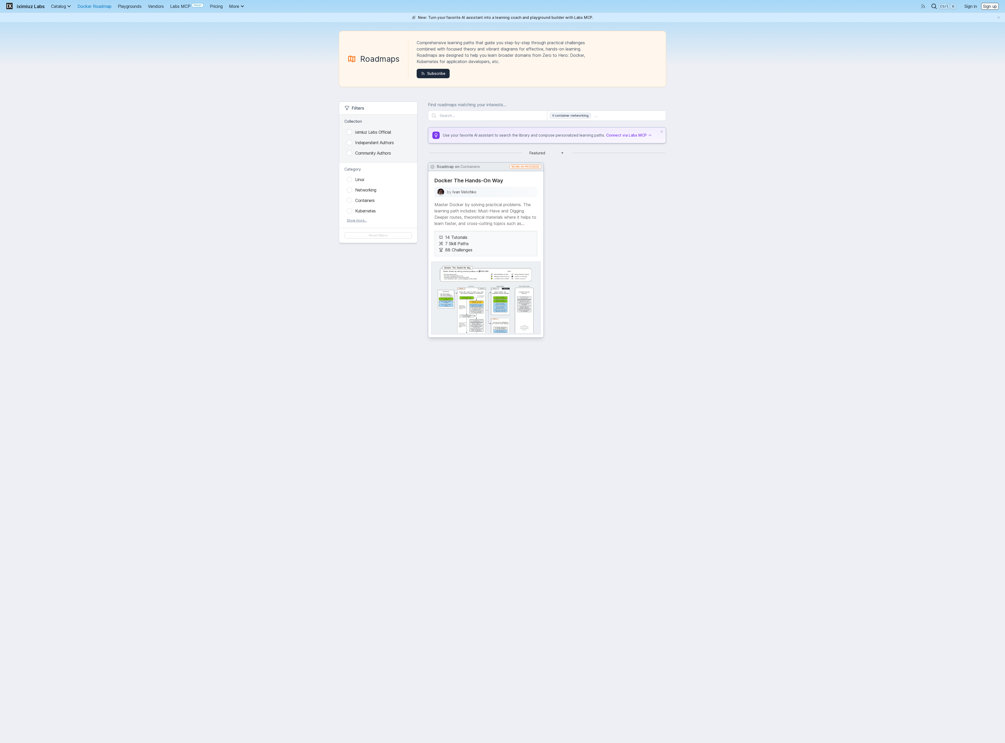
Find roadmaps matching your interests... (467, 104)
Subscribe (436, 73)
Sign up (990, 6)
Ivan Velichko (464, 192)
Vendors (156, 6)
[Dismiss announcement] (999, 17)
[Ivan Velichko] (440, 192)
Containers (470, 166)
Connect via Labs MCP (626, 135)
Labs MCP (186, 6)
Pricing (216, 6)
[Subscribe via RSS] (923, 6)
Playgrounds (130, 6)
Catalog (58, 6)
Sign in (970, 6)
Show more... (357, 220)
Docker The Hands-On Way (468, 180)
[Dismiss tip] (662, 132)
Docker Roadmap (94, 6)
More (234, 6)
